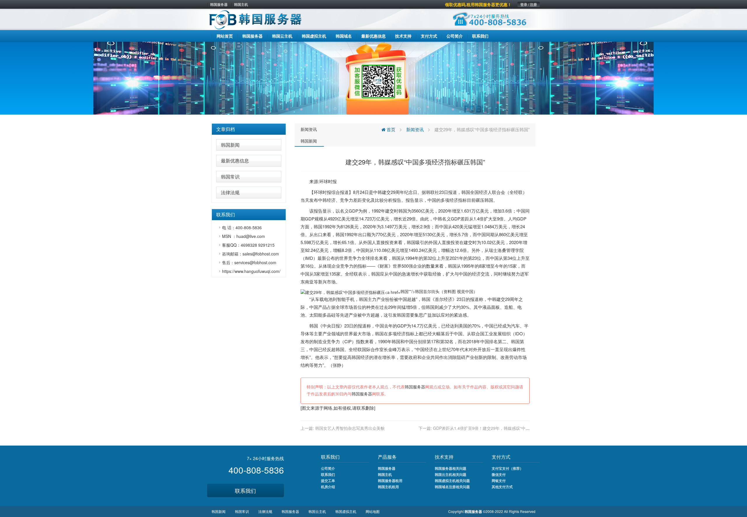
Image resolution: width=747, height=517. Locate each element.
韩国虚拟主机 (345, 511)
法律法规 (230, 192)
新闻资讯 (309, 129)
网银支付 (499, 480)
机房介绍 (328, 486)
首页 (390, 129)
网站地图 (373, 511)
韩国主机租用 (388, 486)
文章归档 (225, 129)
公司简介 (328, 468)
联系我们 (245, 490)
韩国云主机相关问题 (450, 474)
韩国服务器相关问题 (450, 468)
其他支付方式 (502, 486)
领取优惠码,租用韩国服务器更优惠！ (478, 4)
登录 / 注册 (528, 4)
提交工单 (328, 480)
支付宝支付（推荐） (507, 468)
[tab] (249, 129)
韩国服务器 (219, 4)
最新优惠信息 (235, 160)
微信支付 (499, 474)
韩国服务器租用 (390, 480)
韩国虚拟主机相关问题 (452, 480)
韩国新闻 (230, 144)
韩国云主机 (317, 511)
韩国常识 (230, 176)
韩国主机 (241, 4)
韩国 (465, 192)
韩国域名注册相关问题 (452, 486)
